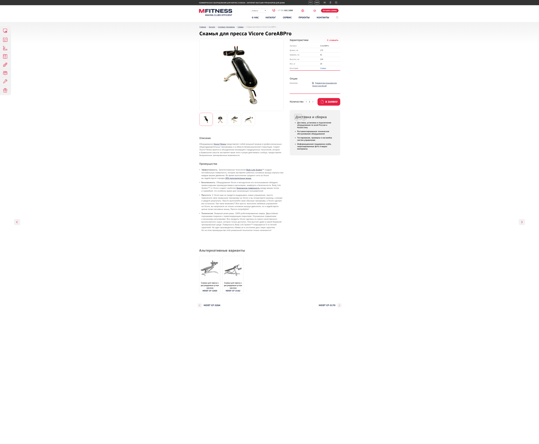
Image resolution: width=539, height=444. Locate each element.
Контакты (323, 17)
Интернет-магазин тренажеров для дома (266, 3)
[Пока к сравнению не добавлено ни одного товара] (303, 10)
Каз (317, 3)
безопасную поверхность (248, 188)
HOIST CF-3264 (212, 305)
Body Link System (254, 170)
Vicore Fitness (219, 144)
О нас (255, 17)
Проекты (304, 17)
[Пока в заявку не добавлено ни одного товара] (315, 10)
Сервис (287, 17)
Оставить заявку (330, 11)
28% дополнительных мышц (238, 178)
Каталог (271, 17)
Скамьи (323, 68)
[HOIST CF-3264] (17, 222)
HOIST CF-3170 (327, 305)
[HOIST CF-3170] (522, 222)
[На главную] (215, 12)
